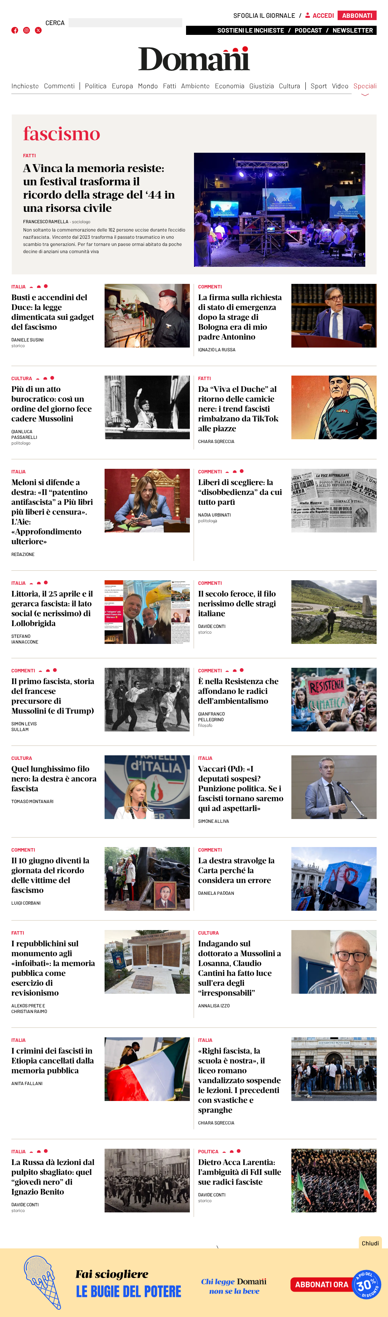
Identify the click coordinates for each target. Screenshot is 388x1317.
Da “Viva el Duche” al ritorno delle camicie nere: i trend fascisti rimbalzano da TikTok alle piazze (238, 408)
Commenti (59, 85)
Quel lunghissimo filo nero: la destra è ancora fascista (54, 778)
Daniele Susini (27, 339)
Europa (122, 85)
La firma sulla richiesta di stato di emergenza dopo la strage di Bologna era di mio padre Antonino (240, 317)
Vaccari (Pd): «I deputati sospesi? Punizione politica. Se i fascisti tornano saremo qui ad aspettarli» (240, 788)
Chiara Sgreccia (216, 441)
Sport (319, 85)
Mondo (148, 85)
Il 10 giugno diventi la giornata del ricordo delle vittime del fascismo (50, 875)
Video (340, 85)
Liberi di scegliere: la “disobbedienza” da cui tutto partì (240, 492)
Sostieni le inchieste (250, 30)
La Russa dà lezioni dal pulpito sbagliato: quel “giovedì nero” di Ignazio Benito (52, 1176)
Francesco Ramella (46, 221)
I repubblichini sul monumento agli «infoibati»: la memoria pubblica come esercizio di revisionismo (53, 968)
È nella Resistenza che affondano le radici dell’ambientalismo (238, 691)
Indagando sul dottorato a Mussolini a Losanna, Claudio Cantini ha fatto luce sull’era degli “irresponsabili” (239, 968)
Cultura (289, 85)
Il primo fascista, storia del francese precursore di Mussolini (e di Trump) (52, 696)
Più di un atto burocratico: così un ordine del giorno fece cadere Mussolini (51, 403)
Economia (229, 85)
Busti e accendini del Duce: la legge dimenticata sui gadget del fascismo (52, 312)
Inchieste (25, 85)
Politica (95, 85)
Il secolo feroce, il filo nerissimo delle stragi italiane (237, 603)
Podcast (308, 30)
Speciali (365, 86)
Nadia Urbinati (214, 514)
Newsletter (353, 30)
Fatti (169, 85)
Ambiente (195, 85)
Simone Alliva (213, 821)
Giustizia (261, 85)
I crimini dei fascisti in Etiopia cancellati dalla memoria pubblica (52, 1060)
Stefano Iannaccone (24, 638)
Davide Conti (211, 626)
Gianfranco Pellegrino (211, 716)
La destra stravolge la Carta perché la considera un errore (236, 870)
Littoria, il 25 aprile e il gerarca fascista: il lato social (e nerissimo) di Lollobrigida (52, 608)
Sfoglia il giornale (264, 15)
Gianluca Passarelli (24, 434)
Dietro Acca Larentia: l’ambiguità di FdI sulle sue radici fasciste (239, 1172)
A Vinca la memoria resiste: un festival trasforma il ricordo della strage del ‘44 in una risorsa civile (99, 188)
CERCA (55, 22)
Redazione (22, 554)
